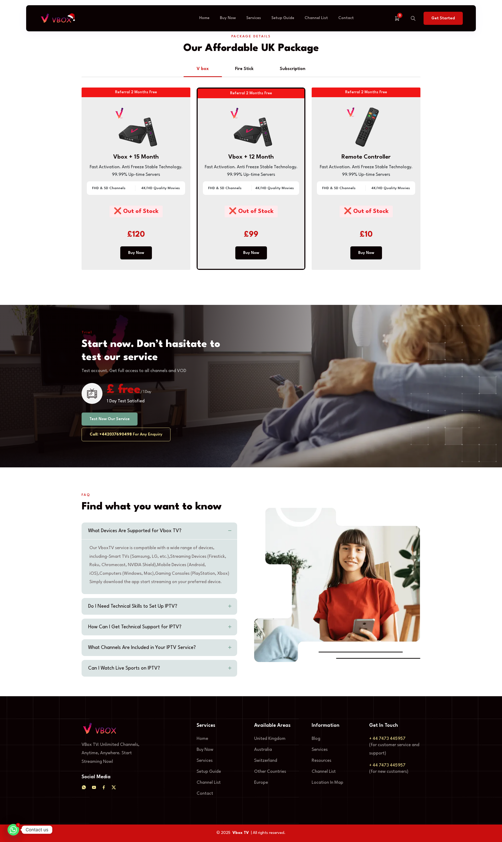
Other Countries (270, 771)
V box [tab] (203, 69)
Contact (346, 18)
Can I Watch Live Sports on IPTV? (124, 668)
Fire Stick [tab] (244, 69)
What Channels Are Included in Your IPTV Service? (142, 647)
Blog (316, 738)
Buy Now (228, 18)
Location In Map (327, 782)
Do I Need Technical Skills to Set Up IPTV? (132, 606)
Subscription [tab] (292, 69)
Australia (263, 749)
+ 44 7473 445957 (387, 738)
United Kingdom (270, 738)
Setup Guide (282, 18)
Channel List (316, 18)
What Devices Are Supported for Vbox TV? (134, 531)
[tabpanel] (251, 182)
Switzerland (265, 760)
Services (253, 18)
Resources (321, 760)
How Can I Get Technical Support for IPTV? (134, 627)
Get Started (443, 18)
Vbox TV (240, 833)
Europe (261, 782)
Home (204, 18)
